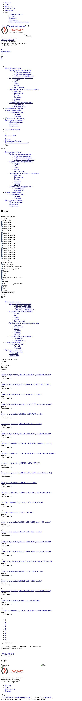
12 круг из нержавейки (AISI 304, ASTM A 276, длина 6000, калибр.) (26, 522)
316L (5, 290)
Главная (8, 3)
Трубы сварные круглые (22, 72)
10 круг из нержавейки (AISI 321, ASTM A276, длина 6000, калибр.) (26, 434)
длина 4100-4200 (9, 246)
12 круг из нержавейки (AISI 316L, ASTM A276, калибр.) (22, 571)
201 (4, 288)
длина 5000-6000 (9, 248)
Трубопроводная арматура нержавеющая (24, 89)
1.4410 (5, 282)
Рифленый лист (19, 107)
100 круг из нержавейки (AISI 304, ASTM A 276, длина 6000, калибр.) (26, 443)
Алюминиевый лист (16, 112)
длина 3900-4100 (9, 237)
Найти (28, 36)
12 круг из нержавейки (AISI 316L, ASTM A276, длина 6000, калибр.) (26, 561)
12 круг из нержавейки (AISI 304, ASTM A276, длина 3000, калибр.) (26, 551)
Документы (9, 10)
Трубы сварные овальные (23, 74)
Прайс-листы (10, 8)
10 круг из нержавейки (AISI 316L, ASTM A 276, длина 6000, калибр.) (26, 404)
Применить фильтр (8, 292)
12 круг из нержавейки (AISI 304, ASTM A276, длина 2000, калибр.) (26, 542)
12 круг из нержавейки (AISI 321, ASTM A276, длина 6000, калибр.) (26, 591)
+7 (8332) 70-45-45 (7, 40)
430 (4, 275)
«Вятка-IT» (48, 697)
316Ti (5, 279)
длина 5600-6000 (9, 256)
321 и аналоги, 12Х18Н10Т (13, 284)
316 (4, 273)
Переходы (17, 97)
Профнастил (13, 124)
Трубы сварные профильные (24, 76)
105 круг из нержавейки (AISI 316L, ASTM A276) (19, 483)
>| (5, 639)
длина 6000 (7, 222)
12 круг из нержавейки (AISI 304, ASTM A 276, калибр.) (21, 532)
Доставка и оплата (16, 14)
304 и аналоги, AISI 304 (11, 269)
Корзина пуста (6, 50)
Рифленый (17, 116)
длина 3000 (7, 224)
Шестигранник (19, 87)
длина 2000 (7, 231)
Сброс (3, 294)
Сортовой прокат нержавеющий (21, 78)
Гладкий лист (18, 105)
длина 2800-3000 (9, 252)
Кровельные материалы (13, 200)
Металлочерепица (16, 122)
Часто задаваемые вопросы (19, 22)
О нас (7, 4)
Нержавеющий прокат (13, 141)
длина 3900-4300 (9, 259)
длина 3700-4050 (9, 244)
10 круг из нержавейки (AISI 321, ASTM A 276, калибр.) (21, 424)
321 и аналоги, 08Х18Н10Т (13, 267)
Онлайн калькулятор (12, 129)
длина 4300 (7, 229)
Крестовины (18, 93)
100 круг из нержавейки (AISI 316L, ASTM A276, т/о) (20, 463)
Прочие (6, 271)
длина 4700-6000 (9, 235)
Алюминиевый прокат (13, 192)
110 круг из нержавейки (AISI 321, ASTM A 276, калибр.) (22, 502)
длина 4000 (7, 241)
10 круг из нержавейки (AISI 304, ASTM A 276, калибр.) (21, 394)
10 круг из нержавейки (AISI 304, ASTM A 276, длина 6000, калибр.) (26, 384)
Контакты (8, 6)
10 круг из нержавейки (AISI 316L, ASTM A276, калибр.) (22, 414)
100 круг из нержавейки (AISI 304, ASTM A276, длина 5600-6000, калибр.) (28, 453)
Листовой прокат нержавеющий (21, 103)
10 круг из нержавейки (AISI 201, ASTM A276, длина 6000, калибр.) (26, 375)
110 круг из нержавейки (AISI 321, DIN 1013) (17, 512)
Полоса (16, 83)
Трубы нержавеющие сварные (20, 70)
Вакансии (13, 18)
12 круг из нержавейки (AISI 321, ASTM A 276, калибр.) (21, 581)
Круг (15, 82)
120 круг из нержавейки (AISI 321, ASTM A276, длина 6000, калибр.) (26, 610)
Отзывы (12, 16)
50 (4, 361)
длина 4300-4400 (9, 250)
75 (6, 361)
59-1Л (5, 286)
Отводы (16, 95)
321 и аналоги (8, 265)
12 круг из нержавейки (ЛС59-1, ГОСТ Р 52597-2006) (20, 600)
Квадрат (17, 80)
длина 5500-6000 (9, 227)
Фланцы (17, 101)
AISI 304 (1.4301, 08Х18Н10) (13, 277)
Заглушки (17, 91)
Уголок (16, 85)
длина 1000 (7, 233)
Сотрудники (13, 20)
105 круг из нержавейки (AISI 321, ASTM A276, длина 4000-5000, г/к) (26, 492)
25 (2, 361)
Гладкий (17, 114)
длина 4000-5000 (9, 254)
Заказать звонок (6, 656)
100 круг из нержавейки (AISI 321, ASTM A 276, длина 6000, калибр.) (26, 473)
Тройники (17, 99)
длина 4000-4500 (9, 239)
